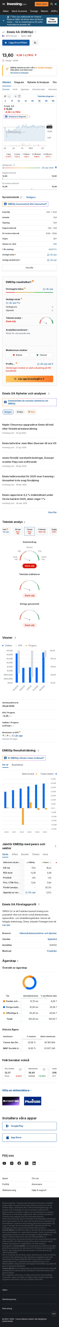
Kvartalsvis (17, 765)
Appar (5, 1178)
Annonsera (37, 1184)
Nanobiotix (33, 1069)
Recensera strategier (19, 73)
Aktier (6, 11)
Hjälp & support (39, 1190)
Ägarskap (25, 89)
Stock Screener (19, 11)
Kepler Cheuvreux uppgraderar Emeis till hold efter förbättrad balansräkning (27, 426)
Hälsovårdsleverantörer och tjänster (38, 933)
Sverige (34, 11)
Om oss (35, 1178)
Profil (15, 89)
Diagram (19, 82)
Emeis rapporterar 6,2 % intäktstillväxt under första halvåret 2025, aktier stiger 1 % (27, 497)
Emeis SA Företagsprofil (19, 904)
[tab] (17, 531)
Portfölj (5, 1184)
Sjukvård (52, 939)
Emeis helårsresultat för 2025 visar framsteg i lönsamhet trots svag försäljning (28, 478)
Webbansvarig (9, 1190)
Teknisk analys (12, 522)
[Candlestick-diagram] (5, 96)
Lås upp (32, 892)
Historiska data (38, 89)
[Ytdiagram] (9, 96)
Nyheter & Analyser (38, 82)
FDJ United (9, 1069)
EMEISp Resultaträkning (19, 750)
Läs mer (6, 925)
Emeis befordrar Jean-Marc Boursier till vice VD (29, 443)
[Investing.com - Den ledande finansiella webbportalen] (16, 4)
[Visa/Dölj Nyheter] (19, 96)
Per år (5, 765)
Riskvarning (7, 1308)
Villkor (4, 1290)
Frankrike (52, 951)
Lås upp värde (48, 168)
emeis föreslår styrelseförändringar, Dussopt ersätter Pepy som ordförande (28, 459)
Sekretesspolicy (9, 1299)
